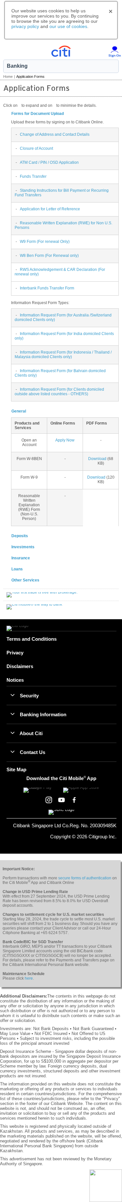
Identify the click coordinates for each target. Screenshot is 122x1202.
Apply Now (65, 440)
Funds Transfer (33, 176)
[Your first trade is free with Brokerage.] (42, 594)
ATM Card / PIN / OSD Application (49, 162)
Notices (15, 680)
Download (97, 458)
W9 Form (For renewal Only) (45, 241)
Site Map (16, 769)
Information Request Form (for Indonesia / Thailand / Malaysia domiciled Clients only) (63, 354)
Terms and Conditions (32, 639)
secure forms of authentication (84, 878)
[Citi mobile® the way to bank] (34, 606)
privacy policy (25, 26)
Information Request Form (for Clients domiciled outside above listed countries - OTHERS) (59, 391)
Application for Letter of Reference (50, 209)
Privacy (15, 652)
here (29, 978)
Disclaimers (20, 666)
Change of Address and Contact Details (54, 134)
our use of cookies (68, 26)
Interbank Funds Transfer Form (47, 288)
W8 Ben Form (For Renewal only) (49, 255)
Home (8, 76)
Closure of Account (36, 148)
